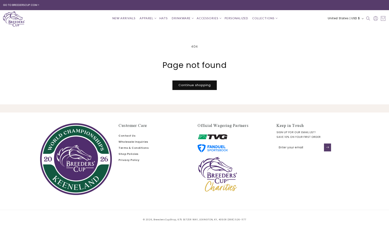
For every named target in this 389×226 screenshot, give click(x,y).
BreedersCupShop (165, 219)
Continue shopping (194, 85)
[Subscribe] (327, 147)
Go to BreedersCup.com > (21, 5)
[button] (147, 18)
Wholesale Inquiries (133, 141)
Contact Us (127, 135)
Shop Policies (128, 154)
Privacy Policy (129, 160)
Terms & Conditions (134, 148)
